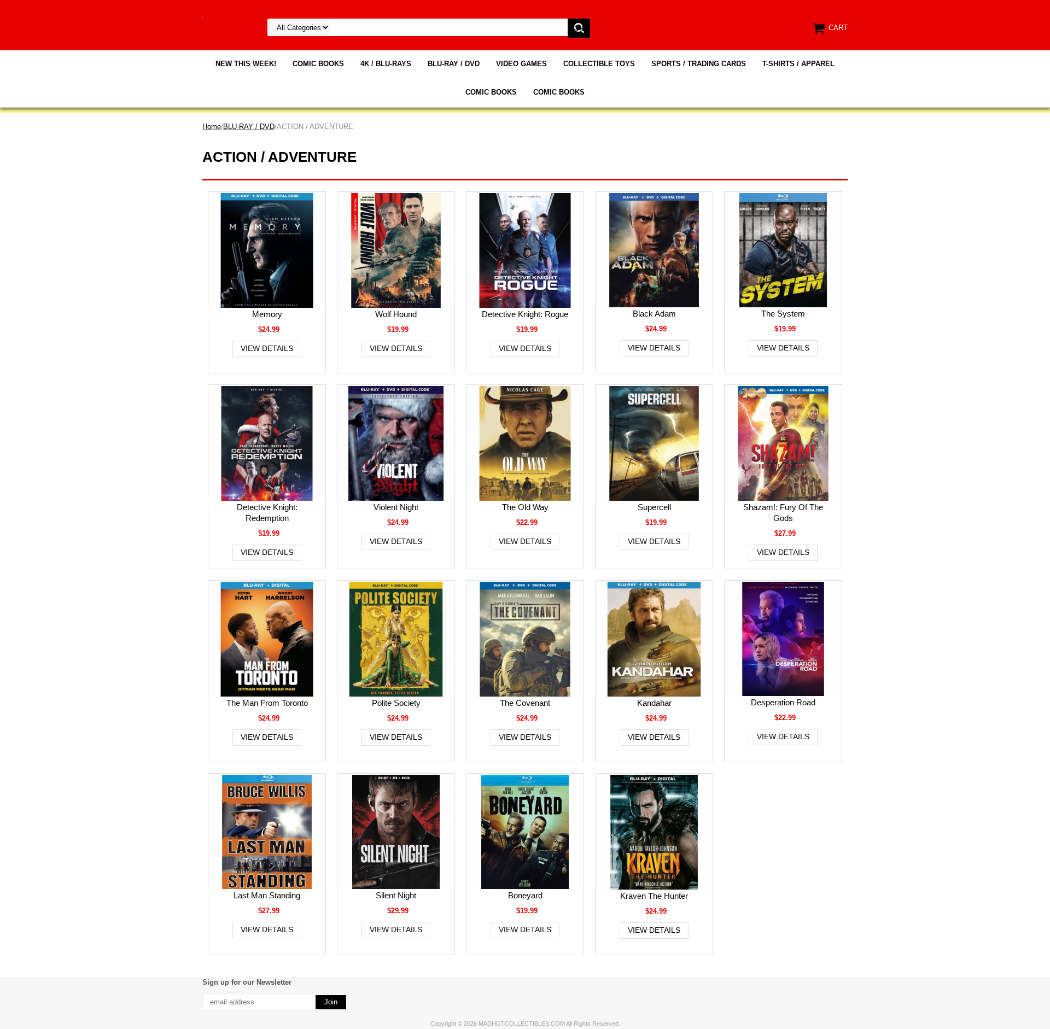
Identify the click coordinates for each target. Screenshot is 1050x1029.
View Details (267, 348)
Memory (267, 314)
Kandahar (654, 703)
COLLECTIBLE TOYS (599, 64)
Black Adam (654, 313)
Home (211, 126)
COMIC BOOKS (318, 64)
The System (783, 313)
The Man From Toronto (267, 703)
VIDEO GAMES (521, 64)
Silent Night (396, 895)
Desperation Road (783, 702)
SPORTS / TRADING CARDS (698, 64)
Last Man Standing (267, 895)
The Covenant (525, 703)
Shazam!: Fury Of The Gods (783, 512)
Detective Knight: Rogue (525, 314)
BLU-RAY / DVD (454, 64)
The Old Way (525, 507)
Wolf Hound (396, 314)
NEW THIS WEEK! (245, 64)
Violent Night (396, 507)
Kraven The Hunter (654, 896)
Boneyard (525, 895)
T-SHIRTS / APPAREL (798, 64)
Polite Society (396, 703)
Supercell (654, 507)
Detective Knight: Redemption (267, 512)
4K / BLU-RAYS (385, 64)
